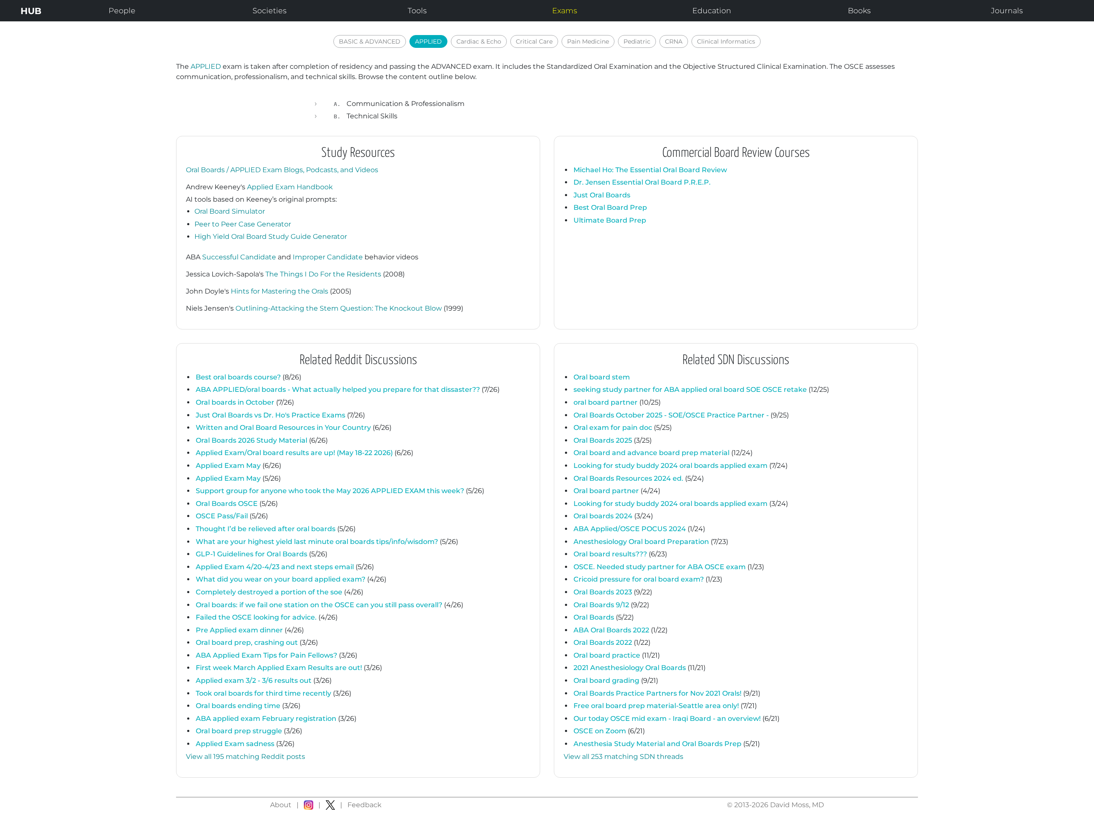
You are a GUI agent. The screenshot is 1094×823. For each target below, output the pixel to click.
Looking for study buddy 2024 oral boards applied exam (670, 465)
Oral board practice (606, 655)
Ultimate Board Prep (609, 220)
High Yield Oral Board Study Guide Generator (270, 236)
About (280, 805)
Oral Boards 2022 (602, 642)
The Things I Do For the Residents (323, 274)
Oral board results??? (610, 554)
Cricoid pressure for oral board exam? (638, 579)
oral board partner (605, 402)
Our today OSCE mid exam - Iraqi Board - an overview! (667, 718)
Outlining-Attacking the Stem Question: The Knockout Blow (338, 308)
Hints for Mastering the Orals (279, 291)
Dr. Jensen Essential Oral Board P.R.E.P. (642, 182)
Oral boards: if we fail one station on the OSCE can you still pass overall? (319, 605)
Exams (564, 10)
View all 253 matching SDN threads (623, 756)
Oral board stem (601, 377)
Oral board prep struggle (239, 731)
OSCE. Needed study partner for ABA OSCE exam (659, 567)
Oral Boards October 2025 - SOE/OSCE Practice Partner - (671, 415)
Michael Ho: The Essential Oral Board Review (650, 170)
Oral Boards (593, 617)
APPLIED (428, 41)
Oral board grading (606, 680)
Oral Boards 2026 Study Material (251, 440)
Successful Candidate (239, 257)
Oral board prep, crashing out (247, 642)
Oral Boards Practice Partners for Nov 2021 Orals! (657, 693)
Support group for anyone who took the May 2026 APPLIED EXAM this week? (330, 491)
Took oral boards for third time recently (263, 693)
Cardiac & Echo (478, 41)
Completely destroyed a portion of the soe (269, 592)
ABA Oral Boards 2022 (611, 630)
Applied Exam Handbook (290, 187)
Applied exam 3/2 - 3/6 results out (254, 680)
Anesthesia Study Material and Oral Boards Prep (657, 744)
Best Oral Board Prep (610, 207)
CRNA (673, 41)
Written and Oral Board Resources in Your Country (283, 427)
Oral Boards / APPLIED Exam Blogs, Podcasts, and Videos (282, 170)
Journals (1007, 10)
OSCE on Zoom (599, 731)
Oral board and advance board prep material (651, 453)
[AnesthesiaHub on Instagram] (308, 805)
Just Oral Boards (601, 195)
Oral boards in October (235, 402)
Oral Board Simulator (229, 211)
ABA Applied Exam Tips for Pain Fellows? (266, 655)
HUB (31, 11)
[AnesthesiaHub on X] (330, 805)
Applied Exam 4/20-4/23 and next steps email (275, 567)
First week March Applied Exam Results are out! (279, 668)
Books (859, 10)
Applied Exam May (228, 465)
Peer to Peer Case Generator (242, 224)
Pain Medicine (588, 41)
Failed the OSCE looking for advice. (256, 617)
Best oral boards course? (238, 377)
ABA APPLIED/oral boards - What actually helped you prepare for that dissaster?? (338, 389)
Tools (417, 10)
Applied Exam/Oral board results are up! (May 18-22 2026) (294, 453)
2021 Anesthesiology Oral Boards (629, 668)
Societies (269, 10)
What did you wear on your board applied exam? (280, 579)
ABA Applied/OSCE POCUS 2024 (629, 529)
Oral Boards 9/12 (601, 605)
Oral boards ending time (238, 706)
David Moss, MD (797, 805)
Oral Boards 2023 (602, 592)
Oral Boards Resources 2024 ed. (628, 478)
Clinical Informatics (726, 41)
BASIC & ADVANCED (369, 41)
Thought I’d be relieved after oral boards (265, 529)
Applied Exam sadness (235, 744)
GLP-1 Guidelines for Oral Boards (251, 554)
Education (711, 10)
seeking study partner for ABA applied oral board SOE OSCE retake (690, 389)
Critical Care (534, 41)
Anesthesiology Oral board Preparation (641, 542)
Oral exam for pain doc (612, 427)
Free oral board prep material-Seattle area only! (656, 706)
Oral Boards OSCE (227, 504)
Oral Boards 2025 (602, 440)
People (122, 10)
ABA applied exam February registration (266, 718)
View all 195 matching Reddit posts (245, 756)
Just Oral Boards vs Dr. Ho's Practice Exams (270, 415)
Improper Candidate (328, 257)
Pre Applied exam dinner (239, 630)
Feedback (364, 805)
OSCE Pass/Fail (222, 516)
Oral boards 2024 (602, 516)
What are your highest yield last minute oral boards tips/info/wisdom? (317, 542)
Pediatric (636, 41)
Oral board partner (606, 491)
